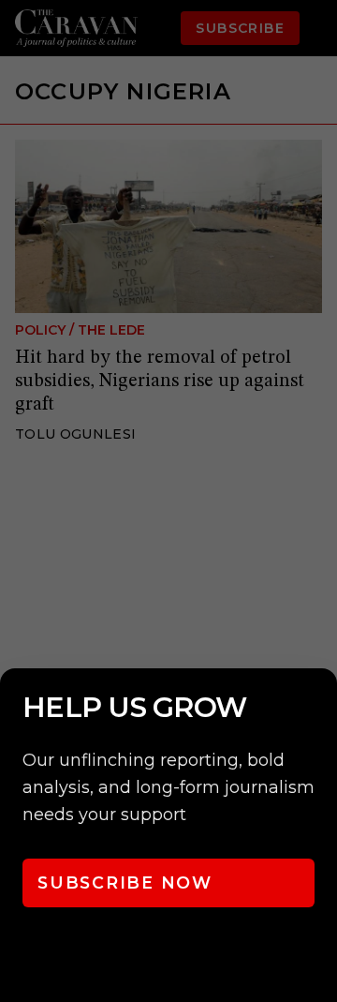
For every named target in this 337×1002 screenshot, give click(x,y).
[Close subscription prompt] (318, 707)
